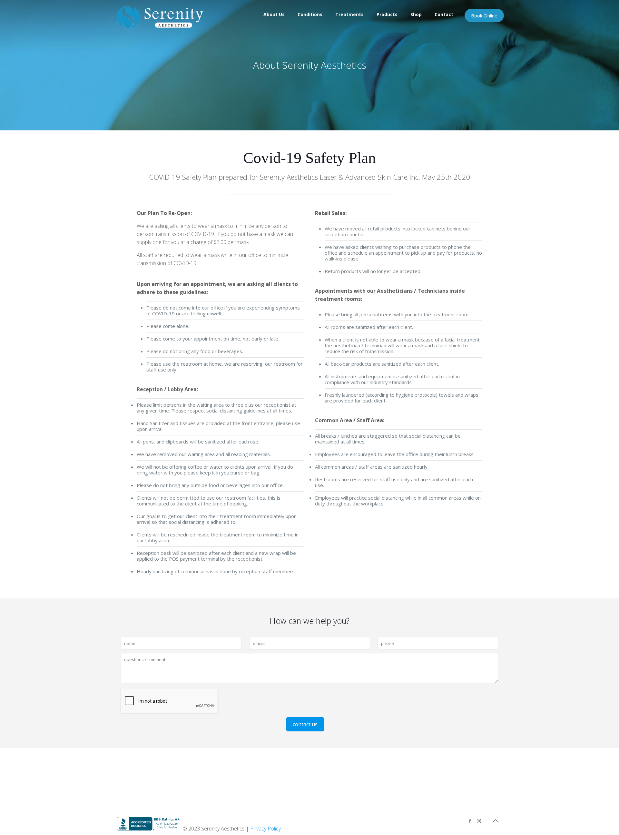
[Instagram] (479, 821)
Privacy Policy (265, 828)
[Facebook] (470, 821)
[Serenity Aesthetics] (160, 17)
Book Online (484, 15)
